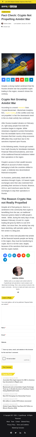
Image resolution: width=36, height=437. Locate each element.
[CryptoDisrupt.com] (9, 6)
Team (12, 421)
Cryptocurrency (6, 12)
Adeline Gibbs (7, 23)
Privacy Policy (11, 424)
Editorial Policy (25, 421)
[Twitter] (8, 80)
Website (3, 342)
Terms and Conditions (23, 424)
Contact (18, 421)
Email (3, 335)
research (21, 108)
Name (3, 327)
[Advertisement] (18, 41)
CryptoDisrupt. (22, 415)
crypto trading (10, 113)
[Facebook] (3, 80)
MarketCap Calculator (18, 428)
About (8, 421)
